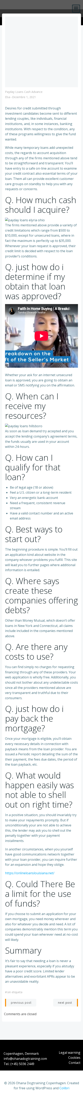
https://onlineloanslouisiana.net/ (29, 873)
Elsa (7, 97)
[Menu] (76, 9)
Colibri (64, 1088)
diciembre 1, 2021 (24, 97)
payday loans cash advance (24, 92)
